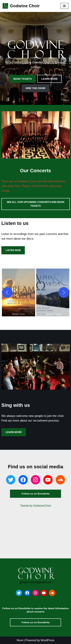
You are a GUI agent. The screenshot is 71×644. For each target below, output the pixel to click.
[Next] (63, 292)
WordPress (47, 640)
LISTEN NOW (13, 250)
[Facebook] (23, 479)
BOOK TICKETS (22, 78)
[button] (18, 292)
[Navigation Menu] (64, 6)
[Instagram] (35, 479)
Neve (20, 640)
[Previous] (7, 292)
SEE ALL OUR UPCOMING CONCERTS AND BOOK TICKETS (35, 204)
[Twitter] (10, 479)
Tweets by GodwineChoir (35, 505)
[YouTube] (48, 479)
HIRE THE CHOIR (35, 88)
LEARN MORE (49, 78)
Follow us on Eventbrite (36, 493)
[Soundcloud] (60, 479)
